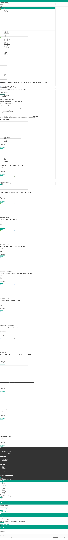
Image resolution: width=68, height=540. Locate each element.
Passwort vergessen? (11, 508)
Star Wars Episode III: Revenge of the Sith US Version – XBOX (15, 354)
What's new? (12, 271)
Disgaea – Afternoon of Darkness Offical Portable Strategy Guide (16, 273)
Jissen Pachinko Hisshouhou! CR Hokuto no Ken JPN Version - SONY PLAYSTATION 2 (12, 89)
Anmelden (1, 510)
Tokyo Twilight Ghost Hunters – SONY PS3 (10, 300)
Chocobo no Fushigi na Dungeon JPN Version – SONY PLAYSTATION (17, 382)
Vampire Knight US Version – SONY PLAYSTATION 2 (13, 246)
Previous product (2, 85)
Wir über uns (4, 466)
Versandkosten (8, 92)
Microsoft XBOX (2, 352)
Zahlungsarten (4, 468)
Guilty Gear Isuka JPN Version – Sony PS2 (10, 219)
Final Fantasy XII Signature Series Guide (10, 327)
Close (1, 494)
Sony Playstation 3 (2, 298)
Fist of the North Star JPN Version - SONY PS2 (7, 87)
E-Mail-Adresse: (2, 475)
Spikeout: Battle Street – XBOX (7, 409)
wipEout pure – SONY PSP (6, 436)
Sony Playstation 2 (2, 217)
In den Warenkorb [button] (2, 147)
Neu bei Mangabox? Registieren (4, 511)
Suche (1, 497)
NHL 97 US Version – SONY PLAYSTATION (10, 138)
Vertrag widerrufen (4, 460)
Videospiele (7, 217)
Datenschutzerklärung (22, 521)
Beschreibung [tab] (4, 96)
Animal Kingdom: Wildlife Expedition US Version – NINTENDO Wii (16, 192)
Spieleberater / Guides (3, 271)
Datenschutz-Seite (55, 537)
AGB (9, 117)
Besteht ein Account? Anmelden (4, 524)
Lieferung (3, 467)
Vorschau (1, 148)
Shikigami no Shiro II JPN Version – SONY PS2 (11, 165)
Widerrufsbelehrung (5, 459)
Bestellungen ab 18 (35, 116)
